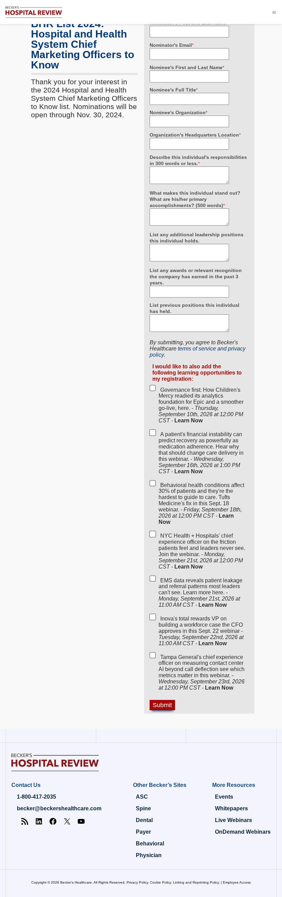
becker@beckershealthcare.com (59, 808)
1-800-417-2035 (36, 797)
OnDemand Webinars (243, 832)
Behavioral (150, 843)
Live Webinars (233, 820)
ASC (142, 797)
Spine (143, 808)
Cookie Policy (160, 882)
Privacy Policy (137, 882)
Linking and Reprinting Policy (196, 882)
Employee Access (237, 882)
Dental (144, 820)
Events (224, 797)
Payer (143, 832)
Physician (149, 855)
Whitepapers (231, 808)
